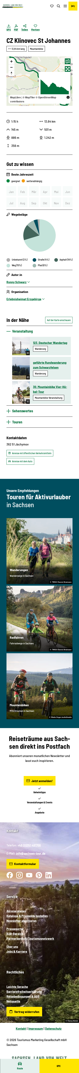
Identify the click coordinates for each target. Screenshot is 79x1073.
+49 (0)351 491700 (29, 845)
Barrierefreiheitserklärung (24, 991)
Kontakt (21, 1028)
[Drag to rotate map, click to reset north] (11, 73)
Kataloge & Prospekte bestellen (27, 916)
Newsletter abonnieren (21, 920)
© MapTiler (29, 97)
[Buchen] (72, 6)
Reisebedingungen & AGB (23, 996)
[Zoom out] (11, 67)
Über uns (12, 946)
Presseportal (14, 929)
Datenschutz (53, 1028)
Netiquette (13, 1001)
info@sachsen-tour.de (30, 853)
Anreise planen (16, 911)
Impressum (35, 1028)
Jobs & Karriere (16, 951)
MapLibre (15, 97)
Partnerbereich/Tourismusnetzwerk (30, 938)
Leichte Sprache (17, 986)
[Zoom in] (11, 61)
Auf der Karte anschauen (59, 320)
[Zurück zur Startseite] (13, 6)
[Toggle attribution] (68, 97)
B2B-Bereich (14, 933)
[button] (71, 1057)
